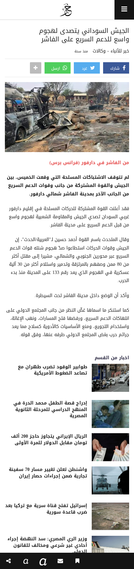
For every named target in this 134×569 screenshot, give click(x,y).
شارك (115, 68)
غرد (85, 68)
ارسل (56, 68)
